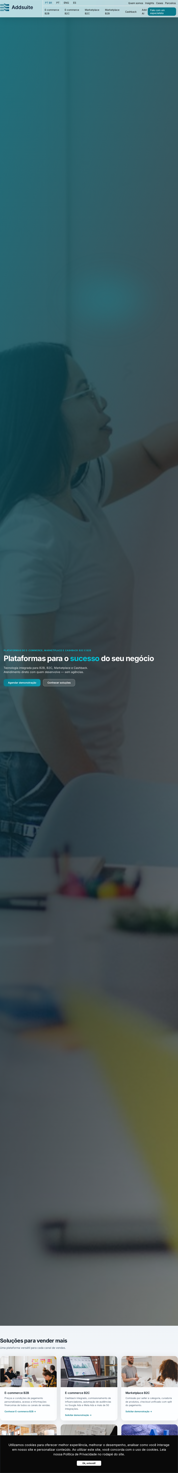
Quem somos (135, 3)
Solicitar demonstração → (78, 1415)
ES (74, 2)
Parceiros (170, 3)
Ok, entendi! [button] (89, 1463)
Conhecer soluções (59, 682)
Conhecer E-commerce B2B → (20, 1411)
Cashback (131, 11)
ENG (66, 2)
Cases (159, 3)
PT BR (48, 2)
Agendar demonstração (22, 682)
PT (57, 2)
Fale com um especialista (157, 12)
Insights (149, 3)
